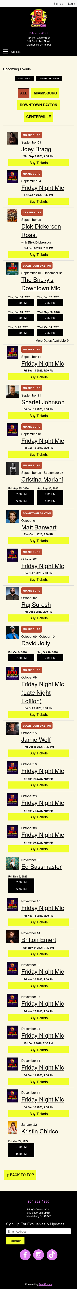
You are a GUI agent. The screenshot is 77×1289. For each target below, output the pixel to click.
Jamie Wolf (36, 739)
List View (24, 78)
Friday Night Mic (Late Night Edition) (42, 692)
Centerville (38, 116)
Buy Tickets (38, 162)
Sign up (58, 4)
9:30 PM (21, 501)
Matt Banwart (38, 527)
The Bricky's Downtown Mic (40, 283)
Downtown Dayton (38, 104)
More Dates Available (51, 340)
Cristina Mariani (42, 479)
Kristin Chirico (39, 1131)
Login (71, 4)
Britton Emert (38, 939)
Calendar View (49, 78)
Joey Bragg (36, 149)
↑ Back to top (20, 1174)
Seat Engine (45, 1284)
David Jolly (35, 643)
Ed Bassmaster (41, 866)
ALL (23, 93)
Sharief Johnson (43, 402)
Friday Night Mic (42, 187)
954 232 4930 (38, 32)
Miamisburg (45, 93)
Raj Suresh (36, 604)
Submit (15, 1240)
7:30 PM (21, 303)
